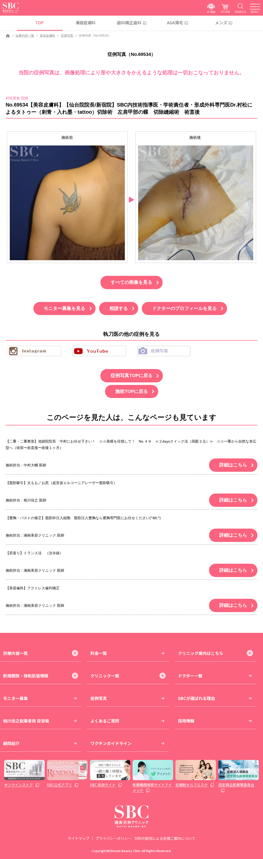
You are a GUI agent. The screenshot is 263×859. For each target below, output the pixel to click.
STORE (225, 11)
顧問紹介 (11, 743)
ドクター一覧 (190, 676)
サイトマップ (78, 838)
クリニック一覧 (104, 676)
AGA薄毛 (175, 22)
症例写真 (67, 35)
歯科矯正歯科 (129, 22)
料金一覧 (98, 653)
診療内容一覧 (25, 35)
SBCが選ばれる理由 (196, 698)
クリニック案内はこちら (200, 653)
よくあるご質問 (104, 721)
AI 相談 (211, 11)
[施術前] (67, 203)
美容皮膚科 (86, 22)
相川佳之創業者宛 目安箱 (26, 721)
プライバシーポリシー (114, 838)
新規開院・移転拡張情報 (25, 676)
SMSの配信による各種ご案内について (165, 838)
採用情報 (186, 721)
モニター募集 (15, 698)
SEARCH (240, 11)
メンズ (221, 22)
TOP (39, 22)
